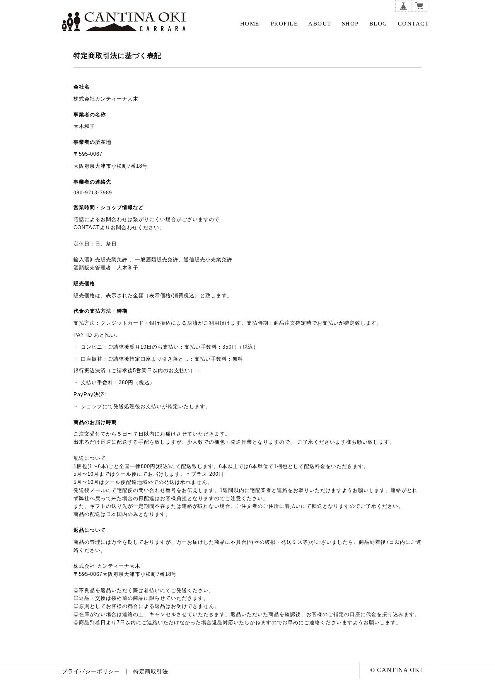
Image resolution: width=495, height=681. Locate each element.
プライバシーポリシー (91, 671)
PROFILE (284, 23)
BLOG (378, 23)
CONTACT (413, 23)
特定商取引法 (150, 671)
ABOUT (319, 23)
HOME (249, 23)
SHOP (350, 23)
